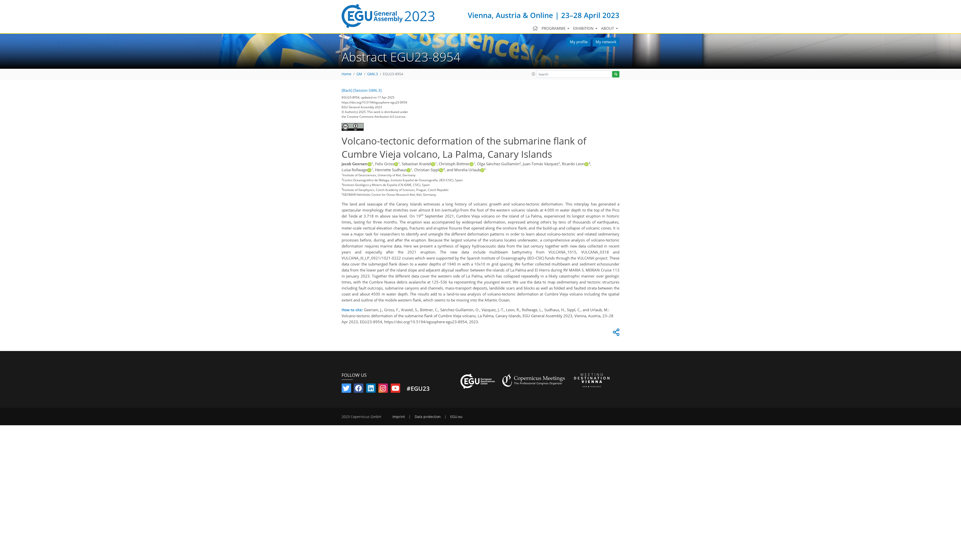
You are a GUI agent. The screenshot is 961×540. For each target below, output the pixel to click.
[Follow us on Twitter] (346, 389)
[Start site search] (615, 74)
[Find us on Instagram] (383, 389)
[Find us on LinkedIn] (371, 389)
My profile (579, 41)
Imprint (398, 416)
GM (359, 74)
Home (346, 74)
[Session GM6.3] (367, 90)
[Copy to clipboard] (615, 333)
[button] (533, 74)
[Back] (347, 90)
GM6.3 (372, 74)
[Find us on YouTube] (395, 389)
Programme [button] (554, 28)
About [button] (608, 28)
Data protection (428, 416)
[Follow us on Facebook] (358, 389)
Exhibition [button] (583, 28)
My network (606, 41)
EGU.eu (456, 416)
